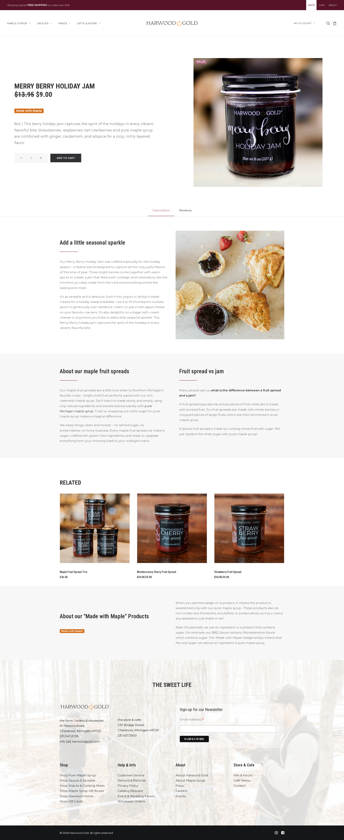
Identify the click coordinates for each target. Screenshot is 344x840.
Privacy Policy (128, 786)
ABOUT (332, 5)
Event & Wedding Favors (136, 796)
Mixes (62, 23)
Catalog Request (130, 791)
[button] (328, 23)
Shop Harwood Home (76, 796)
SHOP (311, 5)
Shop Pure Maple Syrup (78, 775)
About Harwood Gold (192, 775)
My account (303, 23)
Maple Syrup (17, 23)
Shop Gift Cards (71, 801)
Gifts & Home (87, 23)
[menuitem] (311, 5)
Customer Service (131, 775)
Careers (181, 791)
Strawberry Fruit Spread (227, 572)
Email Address (192, 720)
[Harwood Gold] (172, 23)
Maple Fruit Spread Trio (73, 572)
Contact (240, 786)
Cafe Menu (242, 780)
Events (181, 796)
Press (180, 786)
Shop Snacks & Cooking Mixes (82, 786)
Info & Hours (243, 775)
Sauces (43, 23)
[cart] (334, 23)
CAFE (322, 5)
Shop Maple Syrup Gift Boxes (82, 791)
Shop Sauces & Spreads (77, 780)
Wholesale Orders (131, 801)
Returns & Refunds (132, 780)
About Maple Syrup (190, 780)
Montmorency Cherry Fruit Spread (156, 572)
